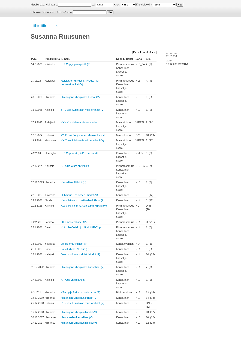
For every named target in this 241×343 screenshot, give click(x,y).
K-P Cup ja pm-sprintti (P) (76, 64)
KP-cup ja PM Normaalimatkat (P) (80, 292)
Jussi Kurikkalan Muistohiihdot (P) (80, 254)
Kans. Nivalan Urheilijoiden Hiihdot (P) (82, 200)
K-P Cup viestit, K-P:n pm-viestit (79, 153)
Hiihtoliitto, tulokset (47, 25)
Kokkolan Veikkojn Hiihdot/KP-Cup (81, 227)
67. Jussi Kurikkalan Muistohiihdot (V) (82, 109)
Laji (93, 4)
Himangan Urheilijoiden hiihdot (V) (80, 97)
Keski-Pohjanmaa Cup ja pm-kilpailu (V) (84, 205)
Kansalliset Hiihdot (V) (73, 182)
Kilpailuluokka (144, 4)
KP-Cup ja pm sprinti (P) (75, 165)
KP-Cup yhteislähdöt (73, 279)
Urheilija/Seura (64, 12)
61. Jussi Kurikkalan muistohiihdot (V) (82, 303)
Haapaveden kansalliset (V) (77, 317)
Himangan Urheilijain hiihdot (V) (79, 312)
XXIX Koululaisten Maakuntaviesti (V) (82, 140)
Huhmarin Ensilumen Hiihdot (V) (79, 194)
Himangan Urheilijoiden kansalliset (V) (82, 267)
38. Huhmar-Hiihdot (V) (74, 243)
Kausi (117, 4)
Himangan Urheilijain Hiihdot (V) (79, 297)
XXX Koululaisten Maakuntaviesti (80, 122)
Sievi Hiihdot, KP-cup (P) (75, 248)
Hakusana (52, 4)
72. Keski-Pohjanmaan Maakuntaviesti (83, 135)
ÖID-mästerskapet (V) (74, 221)
